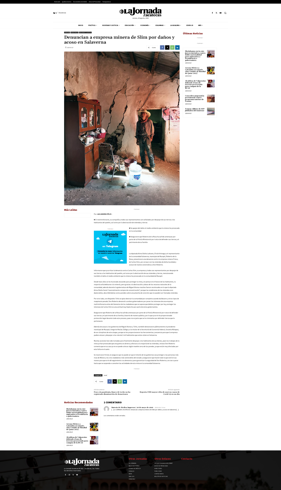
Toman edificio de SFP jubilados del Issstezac (194, 110)
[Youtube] (220, 13)
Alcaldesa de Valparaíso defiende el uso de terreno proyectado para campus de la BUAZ (77, 440)
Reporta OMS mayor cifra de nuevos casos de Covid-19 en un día (160, 393)
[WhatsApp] (172, 47)
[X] (216, 13)
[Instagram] (69, 474)
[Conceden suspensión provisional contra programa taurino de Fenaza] (211, 98)
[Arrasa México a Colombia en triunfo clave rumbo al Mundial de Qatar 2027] (94, 427)
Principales (74, 32)
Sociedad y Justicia (85, 32)
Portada (67, 32)
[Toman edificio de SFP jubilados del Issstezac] (211, 111)
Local (105, 375)
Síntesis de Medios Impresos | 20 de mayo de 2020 (132, 408)
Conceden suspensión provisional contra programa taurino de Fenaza (194, 98)
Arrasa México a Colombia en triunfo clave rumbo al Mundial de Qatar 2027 (76, 427)
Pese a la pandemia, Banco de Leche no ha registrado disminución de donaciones (112, 393)
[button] (225, 13)
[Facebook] (212, 13)
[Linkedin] (177, 47)
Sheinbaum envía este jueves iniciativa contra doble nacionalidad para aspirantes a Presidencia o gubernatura (77, 412)
